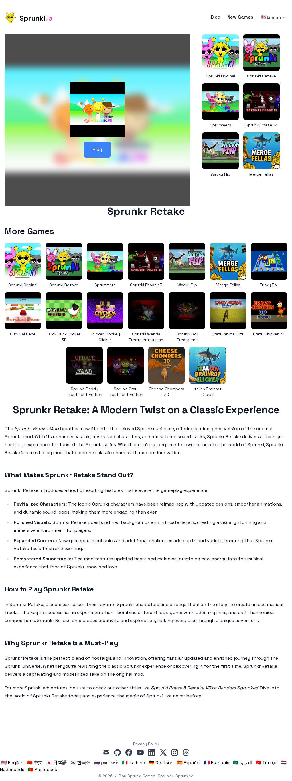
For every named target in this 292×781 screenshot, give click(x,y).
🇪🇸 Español (189, 763)
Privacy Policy (146, 743)
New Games (240, 17)
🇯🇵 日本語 (56, 763)
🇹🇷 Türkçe (266, 763)
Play (97, 149)
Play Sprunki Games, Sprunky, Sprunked (156, 775)
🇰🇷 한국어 (80, 763)
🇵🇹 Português (42, 769)
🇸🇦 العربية (242, 763)
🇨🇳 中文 (35, 763)
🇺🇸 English (271, 17)
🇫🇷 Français (216, 763)
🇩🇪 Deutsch (161, 763)
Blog (215, 17)
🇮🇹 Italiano (133, 763)
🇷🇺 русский (106, 763)
